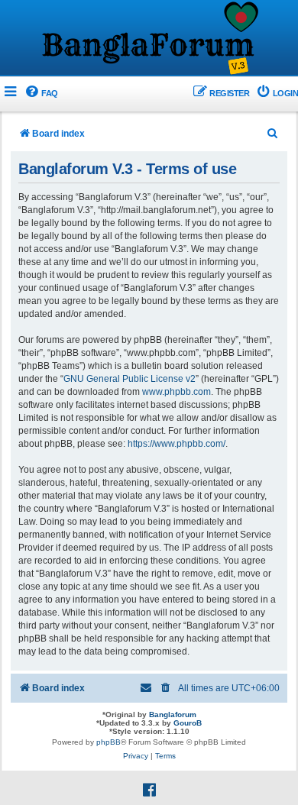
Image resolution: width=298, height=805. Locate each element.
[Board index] (149, 39)
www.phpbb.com (176, 391)
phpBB (108, 742)
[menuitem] (41, 93)
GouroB (187, 723)
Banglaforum (172, 714)
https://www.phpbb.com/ (176, 443)
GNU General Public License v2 (129, 378)
